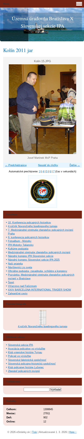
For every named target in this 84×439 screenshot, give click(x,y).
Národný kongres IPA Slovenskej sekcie (30, 256)
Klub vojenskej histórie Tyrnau (25, 352)
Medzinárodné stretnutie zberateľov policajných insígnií (39, 252)
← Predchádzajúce (16, 165)
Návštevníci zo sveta (20, 267)
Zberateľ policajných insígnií (24, 371)
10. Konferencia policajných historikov (29, 222)
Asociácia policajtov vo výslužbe (26, 348)
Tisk (34, 432)
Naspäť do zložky (48, 165)
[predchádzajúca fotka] (9, 109)
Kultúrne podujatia (18, 248)
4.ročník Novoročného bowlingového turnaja (32, 226)
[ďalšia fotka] (75, 109)
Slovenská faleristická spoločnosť (27, 359)
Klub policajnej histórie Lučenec (26, 367)
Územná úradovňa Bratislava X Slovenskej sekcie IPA (42, 22)
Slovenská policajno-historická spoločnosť (32, 363)
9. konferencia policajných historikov (28, 237)
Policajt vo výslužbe (19, 356)
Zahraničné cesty (18, 293)
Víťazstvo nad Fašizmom (22, 286)
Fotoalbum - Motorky (19, 241)
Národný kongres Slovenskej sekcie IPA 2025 (34, 259)
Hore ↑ (73, 432)
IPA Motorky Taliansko (20, 244)
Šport (11, 282)
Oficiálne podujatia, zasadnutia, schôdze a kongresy (37, 271)
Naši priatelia (15, 263)
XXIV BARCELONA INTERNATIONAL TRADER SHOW (39, 289)
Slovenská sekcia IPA (20, 344)
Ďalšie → (75, 165)
